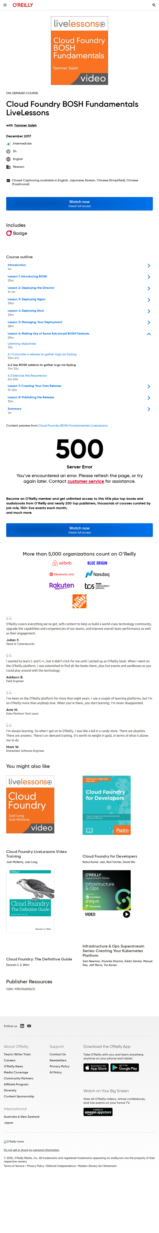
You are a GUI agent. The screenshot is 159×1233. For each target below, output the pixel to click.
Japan (8, 1123)
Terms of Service (14, 1166)
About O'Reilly (16, 1046)
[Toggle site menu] (5, 5)
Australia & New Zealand (21, 1117)
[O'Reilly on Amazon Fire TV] (98, 1115)
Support (57, 1046)
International (15, 1109)
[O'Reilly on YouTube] (29, 1026)
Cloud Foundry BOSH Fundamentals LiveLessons (73, 425)
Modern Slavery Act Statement (97, 1166)
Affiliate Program (16, 1084)
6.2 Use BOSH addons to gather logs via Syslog (42, 366)
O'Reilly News (13, 1066)
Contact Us (58, 1054)
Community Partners (18, 1078)
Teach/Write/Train (17, 1054)
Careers (9, 1060)
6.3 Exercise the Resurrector (27, 377)
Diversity (10, 1090)
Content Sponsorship (19, 1096)
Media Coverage (16, 1072)
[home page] (23, 4)
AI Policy (56, 1072)
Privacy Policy (59, 1066)
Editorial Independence (61, 1166)
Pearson (18, 167)
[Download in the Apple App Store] (96, 1071)
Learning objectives (22, 345)
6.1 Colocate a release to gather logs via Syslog (42, 356)
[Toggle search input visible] (154, 5)
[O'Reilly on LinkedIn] (22, 1026)
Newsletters (58, 1060)
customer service (85, 481)
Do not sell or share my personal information (31, 1150)
